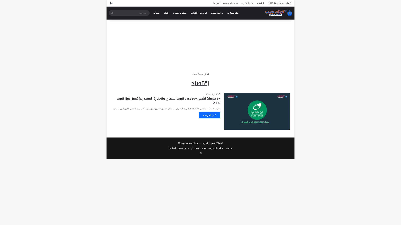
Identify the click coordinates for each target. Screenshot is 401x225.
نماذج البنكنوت (248, 3)
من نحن (228, 148)
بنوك (166, 13)
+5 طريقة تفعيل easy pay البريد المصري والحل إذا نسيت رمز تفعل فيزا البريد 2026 (168, 101)
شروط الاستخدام (198, 148)
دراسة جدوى (217, 13)
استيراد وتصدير (180, 13)
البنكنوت (260, 3)
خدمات (156, 13)
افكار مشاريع (233, 13)
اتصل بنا (216, 3)
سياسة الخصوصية (230, 3)
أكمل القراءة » (209, 115)
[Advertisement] (200, 46)
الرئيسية (203, 74)
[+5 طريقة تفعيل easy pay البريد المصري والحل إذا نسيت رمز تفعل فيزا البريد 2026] (257, 111)
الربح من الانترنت (199, 13)
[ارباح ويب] (278, 13)
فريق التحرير (183, 148)
